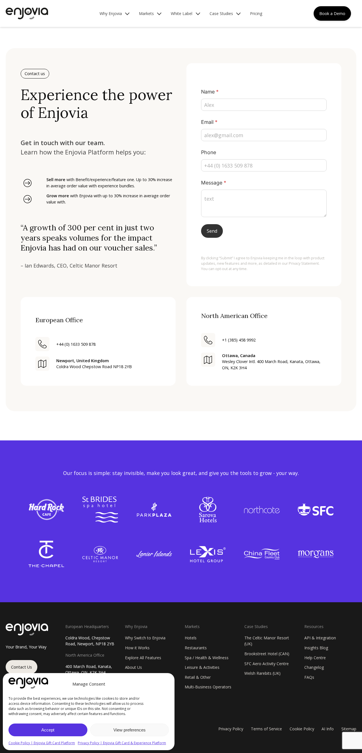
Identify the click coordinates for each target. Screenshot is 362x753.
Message (213, 182)
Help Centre (315, 657)
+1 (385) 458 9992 (239, 340)
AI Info (328, 728)
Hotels (191, 637)
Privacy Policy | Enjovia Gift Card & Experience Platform (122, 743)
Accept (47, 729)
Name (210, 91)
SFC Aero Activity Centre (266, 663)
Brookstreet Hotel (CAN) (266, 653)
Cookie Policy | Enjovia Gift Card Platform (41, 743)
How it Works (137, 647)
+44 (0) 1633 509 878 (76, 344)
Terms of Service (266, 728)
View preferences (129, 729)
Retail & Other (198, 677)
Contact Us (21, 667)
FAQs (309, 677)
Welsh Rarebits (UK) (262, 673)
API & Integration (320, 637)
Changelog (314, 667)
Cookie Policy (302, 728)
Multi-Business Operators (208, 687)
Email (209, 122)
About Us (133, 667)
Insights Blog (316, 647)
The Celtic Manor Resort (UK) (266, 640)
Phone (208, 152)
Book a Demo (332, 13)
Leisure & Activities (202, 667)
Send (212, 231)
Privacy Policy (230, 728)
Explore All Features (143, 657)
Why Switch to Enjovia (145, 637)
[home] (27, 13)
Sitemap (348, 728)
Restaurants (196, 647)
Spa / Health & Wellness (207, 657)
